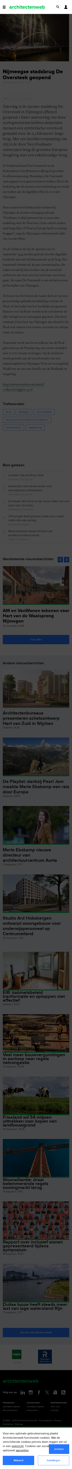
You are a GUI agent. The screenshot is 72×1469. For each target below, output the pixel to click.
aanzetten (22, 1450)
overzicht (18, 1446)
